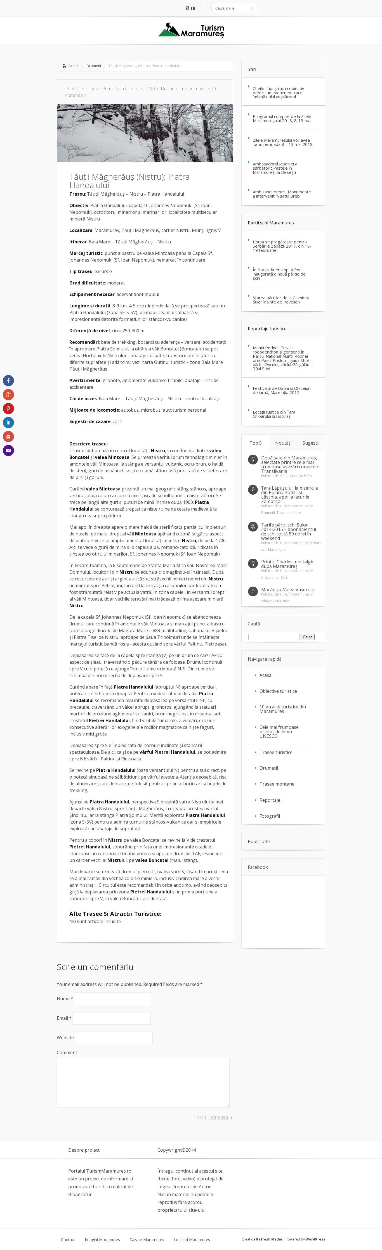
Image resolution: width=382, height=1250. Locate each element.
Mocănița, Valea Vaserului (288, 590)
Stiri (252, 69)
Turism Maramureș (295, 506)
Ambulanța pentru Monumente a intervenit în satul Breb (282, 194)
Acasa (266, 675)
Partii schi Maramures (271, 223)
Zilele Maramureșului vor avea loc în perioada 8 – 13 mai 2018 (283, 142)
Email (64, 1018)
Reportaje (270, 800)
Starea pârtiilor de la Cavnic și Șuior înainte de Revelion (281, 300)
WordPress (315, 1239)
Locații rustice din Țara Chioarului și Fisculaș (274, 414)
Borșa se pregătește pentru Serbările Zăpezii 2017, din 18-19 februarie (282, 246)
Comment (67, 1052)
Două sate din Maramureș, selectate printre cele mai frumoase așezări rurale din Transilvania (290, 464)
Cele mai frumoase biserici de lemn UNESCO (279, 731)
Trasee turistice (195, 89)
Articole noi (270, 577)
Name (65, 998)
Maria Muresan (291, 475)
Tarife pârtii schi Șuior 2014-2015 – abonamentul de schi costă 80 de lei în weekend (288, 531)
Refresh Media (269, 1239)
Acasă (74, 65)
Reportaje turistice (267, 329)
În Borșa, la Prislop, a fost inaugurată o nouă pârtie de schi (279, 274)
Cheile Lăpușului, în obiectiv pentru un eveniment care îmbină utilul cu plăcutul (278, 92)
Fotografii (270, 816)
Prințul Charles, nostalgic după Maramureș (287, 564)
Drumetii (94, 65)
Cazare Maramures (146, 1240)
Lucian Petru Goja (106, 89)
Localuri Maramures (192, 1240)
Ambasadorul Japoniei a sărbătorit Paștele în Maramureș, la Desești (275, 168)
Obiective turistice (275, 601)
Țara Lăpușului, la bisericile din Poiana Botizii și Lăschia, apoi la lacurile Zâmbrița (289, 494)
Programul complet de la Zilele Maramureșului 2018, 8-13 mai (282, 118)
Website (65, 1038)
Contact (68, 1240)
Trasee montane (277, 784)
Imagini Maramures (102, 1240)
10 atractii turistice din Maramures (283, 709)
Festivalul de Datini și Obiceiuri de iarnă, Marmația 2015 (282, 390)
